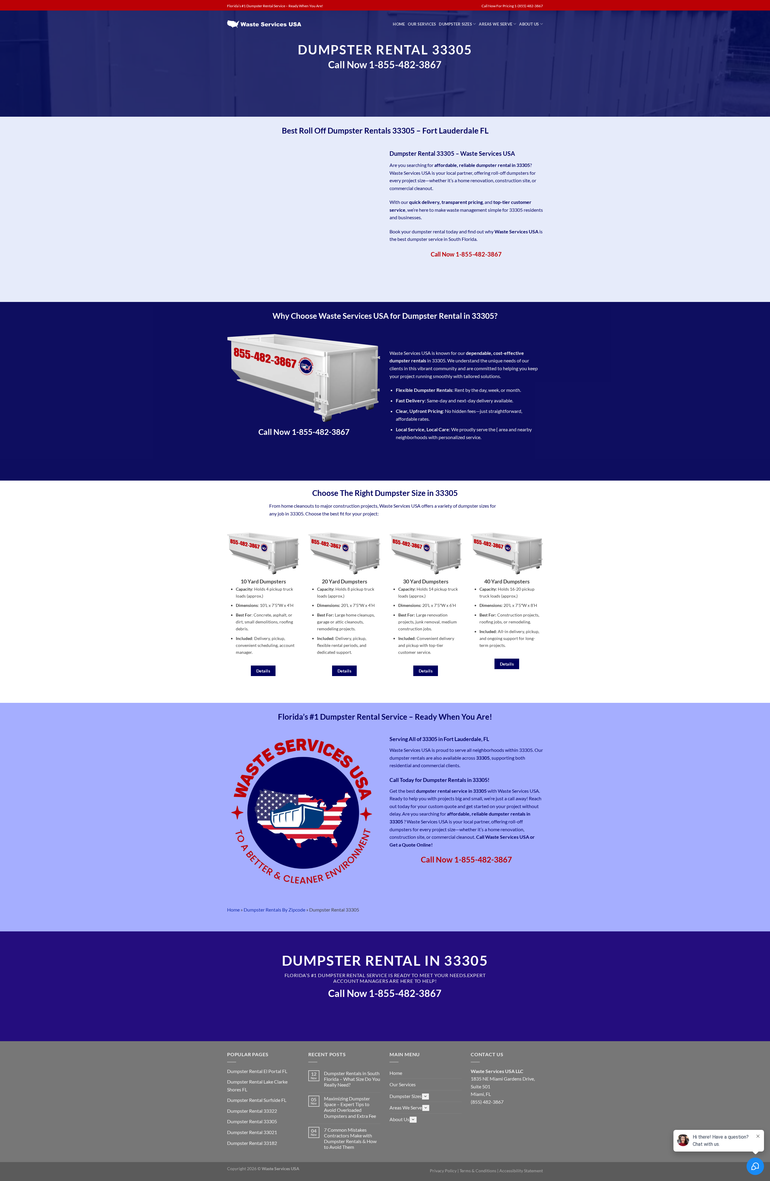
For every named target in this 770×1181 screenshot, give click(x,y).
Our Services (422, 24)
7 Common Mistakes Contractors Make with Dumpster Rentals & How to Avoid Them (350, 1138)
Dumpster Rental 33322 (252, 1111)
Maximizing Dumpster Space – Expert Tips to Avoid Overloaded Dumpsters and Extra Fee (350, 1107)
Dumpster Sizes (455, 24)
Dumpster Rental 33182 (252, 1143)
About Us (529, 24)
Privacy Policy (443, 1170)
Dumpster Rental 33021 (252, 1132)
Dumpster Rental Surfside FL (256, 1100)
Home (399, 24)
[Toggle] (425, 1096)
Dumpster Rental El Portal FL (257, 1071)
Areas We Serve (495, 24)
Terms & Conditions (478, 1170)
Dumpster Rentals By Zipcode (274, 909)
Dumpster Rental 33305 (252, 1121)
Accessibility (511, 1170)
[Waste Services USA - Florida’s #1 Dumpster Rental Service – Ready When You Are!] (265, 24)
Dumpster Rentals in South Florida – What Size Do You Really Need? (352, 1078)
